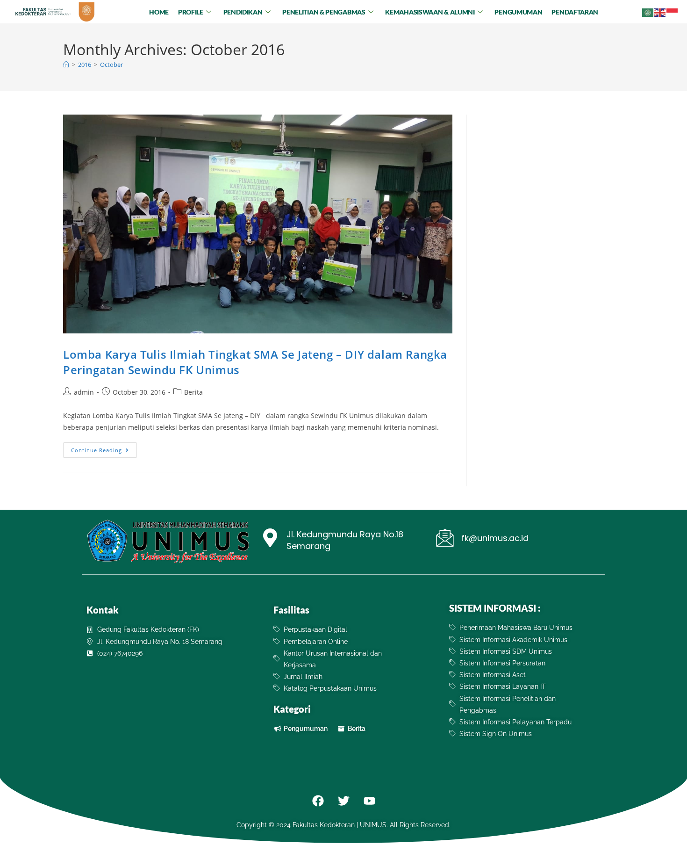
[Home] (66, 64)
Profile (190, 12)
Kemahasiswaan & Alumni (429, 12)
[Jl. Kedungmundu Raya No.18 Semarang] (270, 538)
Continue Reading (104, 448)
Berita (193, 392)
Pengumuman (518, 12)
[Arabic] (648, 11)
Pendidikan (243, 12)
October (111, 64)
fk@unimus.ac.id (495, 538)
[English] (660, 11)
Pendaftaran (574, 12)
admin (84, 392)
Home (159, 12)
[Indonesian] (672, 11)
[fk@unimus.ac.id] (445, 537)
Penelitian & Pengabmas (323, 12)
